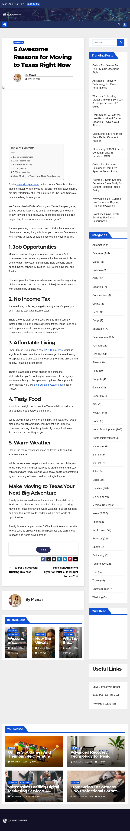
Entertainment (100, 337)
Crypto (96, 303)
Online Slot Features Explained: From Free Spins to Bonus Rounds (106, 168)
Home (95, 421)
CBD (95, 278)
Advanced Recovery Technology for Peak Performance (104, 84)
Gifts (95, 404)
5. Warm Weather (21, 172)
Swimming (98, 555)
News (95, 513)
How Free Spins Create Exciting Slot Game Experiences (106, 217)
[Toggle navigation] (62, 24)
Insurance (98, 446)
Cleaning (97, 287)
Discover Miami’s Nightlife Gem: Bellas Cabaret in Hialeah (107, 137)
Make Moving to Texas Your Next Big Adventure (36, 176)
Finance (97, 354)
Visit (43, 549)
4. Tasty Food (19, 168)
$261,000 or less (53, 350)
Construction (99, 295)
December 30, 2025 (83, 762)
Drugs (95, 320)
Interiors (97, 454)
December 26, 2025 (83, 796)
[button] (119, 24)
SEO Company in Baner (106, 687)
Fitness (96, 362)
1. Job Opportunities (23, 157)
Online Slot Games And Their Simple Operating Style (105, 69)
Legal (95, 479)
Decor (95, 312)
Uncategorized (100, 589)
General (97, 396)
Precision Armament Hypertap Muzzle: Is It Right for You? (61, 572)
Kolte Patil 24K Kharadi (106, 695)
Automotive (98, 245)
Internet (96, 463)
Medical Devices (102, 505)
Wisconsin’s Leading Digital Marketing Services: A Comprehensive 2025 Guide (33, 791)
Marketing (13, 634)
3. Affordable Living (22, 164)
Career (96, 261)
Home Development (103, 429)
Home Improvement (103, 438)
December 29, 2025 (21, 796)
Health (96, 412)
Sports (96, 547)
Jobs (95, 471)
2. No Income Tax (21, 160)
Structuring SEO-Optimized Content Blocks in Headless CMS (108, 152)
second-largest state (27, 184)
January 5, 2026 (19, 762)
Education (98, 328)
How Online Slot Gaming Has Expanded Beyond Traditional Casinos (106, 202)
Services (97, 538)
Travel (96, 580)
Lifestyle (97, 488)
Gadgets (97, 379)
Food (95, 370)
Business (18, 42)
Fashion (97, 345)
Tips (94, 572)
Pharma (96, 521)
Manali (32, 75)
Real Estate (99, 530)
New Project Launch (104, 703)
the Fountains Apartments (48, 384)
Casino (96, 270)
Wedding (97, 597)
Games (96, 387)
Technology (99, 563)
